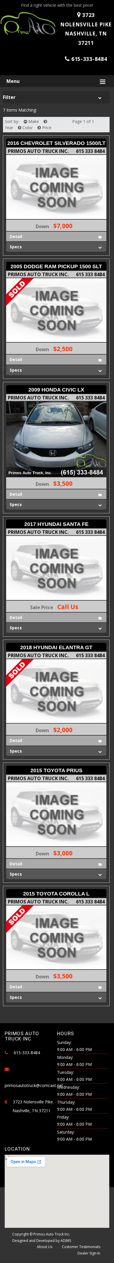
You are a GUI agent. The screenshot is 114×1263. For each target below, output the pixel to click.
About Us (44, 1246)
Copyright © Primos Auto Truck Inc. (41, 1234)
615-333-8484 (89, 58)
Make (33, 121)
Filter (9, 97)
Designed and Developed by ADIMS (41, 1240)
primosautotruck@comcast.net (34, 1085)
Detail (16, 236)
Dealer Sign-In (88, 1253)
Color (27, 127)
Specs (16, 246)
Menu (13, 81)
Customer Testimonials (81, 1246)
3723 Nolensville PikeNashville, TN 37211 (86, 28)
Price (46, 127)
